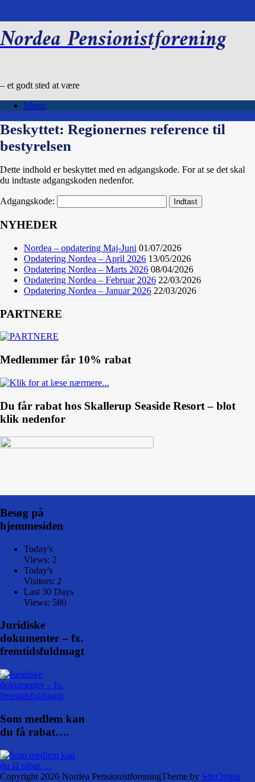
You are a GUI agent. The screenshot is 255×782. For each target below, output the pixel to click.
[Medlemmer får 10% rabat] (54, 383)
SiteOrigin (221, 776)
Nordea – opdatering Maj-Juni (80, 248)
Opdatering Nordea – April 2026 (85, 259)
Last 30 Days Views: (49, 597)
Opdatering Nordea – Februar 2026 (90, 280)
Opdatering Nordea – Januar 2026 (87, 291)
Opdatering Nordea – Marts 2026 (86, 269)
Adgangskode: (28, 201)
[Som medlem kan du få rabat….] (42, 766)
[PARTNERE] (29, 336)
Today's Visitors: (40, 575)
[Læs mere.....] (42, 696)
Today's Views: (38, 554)
